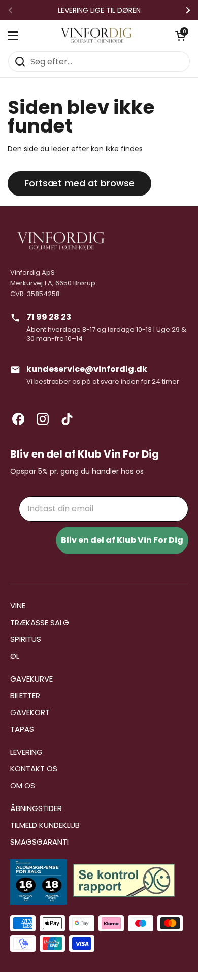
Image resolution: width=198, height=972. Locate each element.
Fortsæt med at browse (79, 183)
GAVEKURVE (31, 678)
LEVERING (26, 752)
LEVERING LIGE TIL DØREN (99, 10)
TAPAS (22, 729)
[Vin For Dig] (96, 35)
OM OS (22, 785)
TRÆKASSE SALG (39, 622)
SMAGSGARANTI (39, 841)
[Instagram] (43, 419)
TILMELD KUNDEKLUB (45, 825)
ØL (14, 656)
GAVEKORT (30, 712)
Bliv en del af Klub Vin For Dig (122, 540)
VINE (17, 605)
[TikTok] (67, 419)
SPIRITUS (25, 639)
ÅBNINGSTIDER (36, 808)
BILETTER (25, 695)
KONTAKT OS (33, 768)
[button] (180, 35)
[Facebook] (18, 419)
